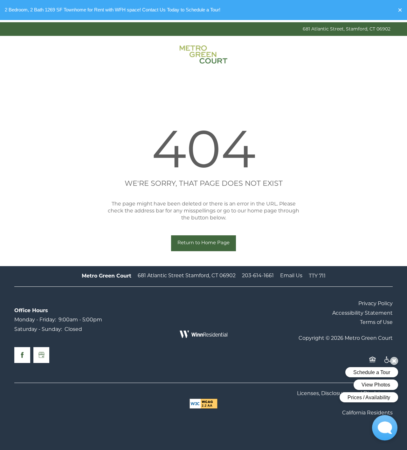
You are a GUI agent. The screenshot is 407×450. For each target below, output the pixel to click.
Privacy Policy (375, 303)
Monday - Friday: (35, 320)
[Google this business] (41, 355)
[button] (400, 10)
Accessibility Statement (362, 313)
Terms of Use (376, 322)
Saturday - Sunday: (38, 329)
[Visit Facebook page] (22, 355)
